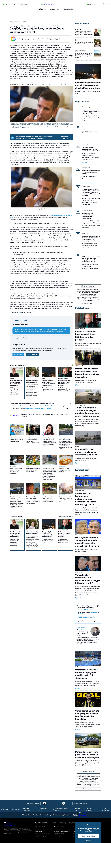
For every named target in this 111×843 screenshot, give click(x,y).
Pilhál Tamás (81, 628)
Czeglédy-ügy (13, 26)
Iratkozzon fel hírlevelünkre (20, 406)
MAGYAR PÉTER (54, 9)
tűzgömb (77, 79)
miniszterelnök (79, 366)
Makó (20, 26)
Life (43, 435)
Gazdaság (63, 823)
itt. (43, 138)
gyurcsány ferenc (33, 26)
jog (26, 378)
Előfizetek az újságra (81, 803)
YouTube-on (41, 408)
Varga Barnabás (79, 708)
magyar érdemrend (63, 378)
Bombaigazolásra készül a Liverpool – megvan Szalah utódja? (33, 470)
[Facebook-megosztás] (72, 85)
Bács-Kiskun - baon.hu (40, 826)
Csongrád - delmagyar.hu (41, 836)
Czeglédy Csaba (44, 26)
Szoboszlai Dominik (87, 210)
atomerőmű (78, 446)
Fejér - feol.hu (57, 829)
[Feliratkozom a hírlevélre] (14, 4)
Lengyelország (79, 572)
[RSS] (71, 409)
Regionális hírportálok (41, 823)
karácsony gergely (80, 405)
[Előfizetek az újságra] (90, 4)
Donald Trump (79, 534)
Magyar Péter (85, 144)
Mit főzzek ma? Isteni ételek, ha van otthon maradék (65, 470)
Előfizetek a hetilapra (87, 303)
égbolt (43, 378)
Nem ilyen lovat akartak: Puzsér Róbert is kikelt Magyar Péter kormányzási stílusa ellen (33, 440)
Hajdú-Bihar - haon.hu (59, 833)
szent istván (82, 629)
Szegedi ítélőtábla (54, 26)
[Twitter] (71, 406)
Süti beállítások (105, 809)
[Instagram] (67, 406)
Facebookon (46, 406)
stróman (25, 26)
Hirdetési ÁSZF (77, 809)
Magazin (72, 823)
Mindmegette (13, 435)
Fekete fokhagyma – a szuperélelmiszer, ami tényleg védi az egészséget (16, 471)
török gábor (12, 378)
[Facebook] (64, 406)
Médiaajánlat (16, 809)
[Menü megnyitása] (106, 4)
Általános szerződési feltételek (61, 809)
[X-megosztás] (69, 85)
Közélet (54, 823)
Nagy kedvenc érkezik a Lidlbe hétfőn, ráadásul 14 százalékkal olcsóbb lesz (65, 499)
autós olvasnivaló (79, 749)
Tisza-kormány (86, 107)
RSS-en (49, 408)
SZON (43, 494)
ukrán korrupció (79, 490)
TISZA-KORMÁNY (68, 9)
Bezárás (88, 840)
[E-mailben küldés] (65, 85)
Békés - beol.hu (38, 831)
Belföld (25, 22)
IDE (20, 312)
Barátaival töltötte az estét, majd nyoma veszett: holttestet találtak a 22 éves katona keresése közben (33, 500)
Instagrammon (29, 408)
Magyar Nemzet (15, 22)
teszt (83, 126)
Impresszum (5, 809)
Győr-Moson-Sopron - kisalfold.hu (62, 831)
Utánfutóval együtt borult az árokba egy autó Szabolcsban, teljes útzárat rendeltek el (49, 499)
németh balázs (86, 167)
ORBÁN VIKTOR (42, 9)
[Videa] (64, 409)
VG (59, 435)
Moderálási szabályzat (89, 809)
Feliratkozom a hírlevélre (65, 137)
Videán (36, 408)
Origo (27, 466)
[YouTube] (67, 409)
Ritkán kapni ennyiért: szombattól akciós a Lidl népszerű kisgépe (16, 439)
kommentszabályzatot (55, 331)
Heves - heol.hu (57, 836)
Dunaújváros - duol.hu (59, 826)
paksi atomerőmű (80, 50)
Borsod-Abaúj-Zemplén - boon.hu (43, 833)
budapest (84, 254)
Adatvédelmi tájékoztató (26, 809)
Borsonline (28, 494)
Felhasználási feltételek (43, 809)
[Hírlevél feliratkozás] (71, 404)
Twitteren (54, 406)
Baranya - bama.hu (39, 829)
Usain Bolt (78, 667)
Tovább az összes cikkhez (65, 365)
